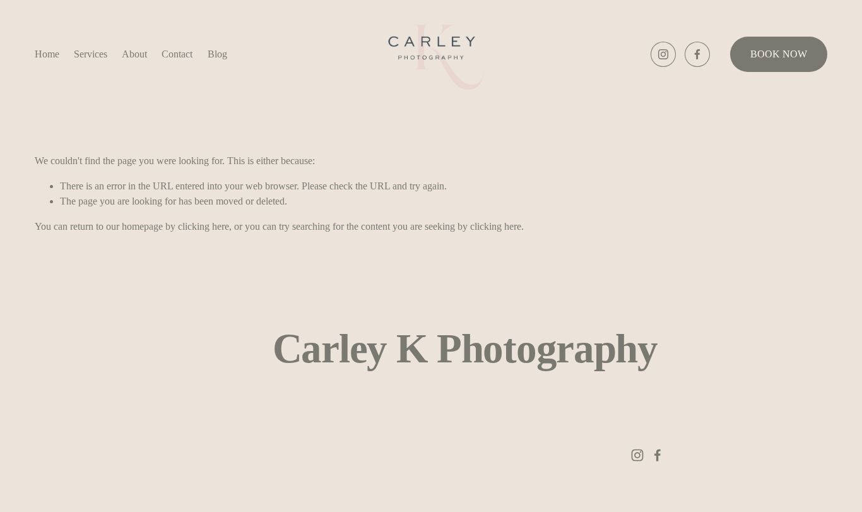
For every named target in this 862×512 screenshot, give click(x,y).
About (134, 54)
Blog (217, 54)
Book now (778, 54)
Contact (177, 54)
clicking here (203, 226)
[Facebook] (697, 54)
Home (47, 54)
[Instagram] (663, 54)
